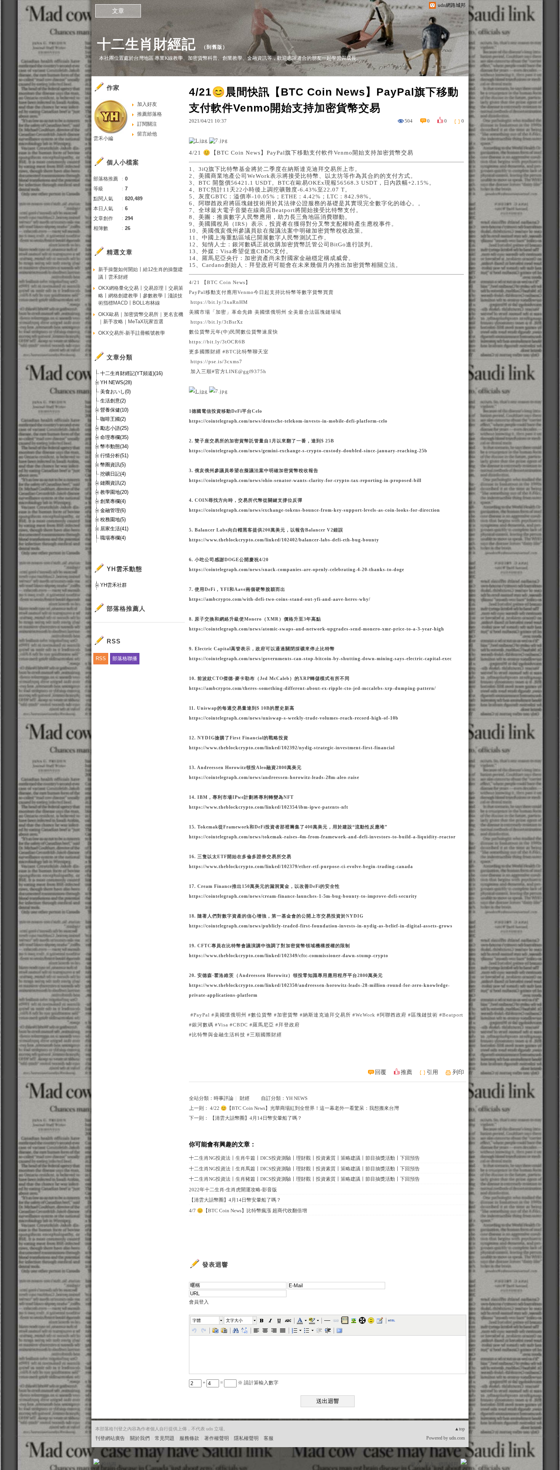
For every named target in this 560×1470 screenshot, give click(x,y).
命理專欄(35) (114, 437)
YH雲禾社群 (113, 585)
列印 (458, 1072)
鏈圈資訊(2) (113, 483)
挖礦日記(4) (113, 474)
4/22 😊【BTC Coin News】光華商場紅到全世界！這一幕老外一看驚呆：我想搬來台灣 (304, 1108)
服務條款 (189, 1438)
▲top (459, 1429)
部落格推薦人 (126, 608)
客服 (269, 1438)
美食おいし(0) (115, 391)
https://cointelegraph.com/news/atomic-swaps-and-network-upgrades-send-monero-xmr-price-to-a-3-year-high (316, 629)
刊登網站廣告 (110, 1438)
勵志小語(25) (114, 428)
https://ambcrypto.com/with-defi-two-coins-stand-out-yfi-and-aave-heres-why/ (279, 599)
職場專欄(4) (113, 538)
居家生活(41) (114, 528)
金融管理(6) (113, 510)
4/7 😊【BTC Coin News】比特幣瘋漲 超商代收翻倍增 (248, 1210)
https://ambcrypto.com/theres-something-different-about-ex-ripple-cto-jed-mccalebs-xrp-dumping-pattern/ (312, 688)
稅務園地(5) (113, 519)
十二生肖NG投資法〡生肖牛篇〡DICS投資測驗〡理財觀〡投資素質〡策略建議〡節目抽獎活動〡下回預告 (304, 1158)
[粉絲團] (96, 1462)
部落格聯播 (124, 658)
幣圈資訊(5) (113, 465)
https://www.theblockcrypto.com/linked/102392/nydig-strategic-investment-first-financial (292, 747)
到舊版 (214, 47)
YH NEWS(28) (116, 382)
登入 (416, 1464)
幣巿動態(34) (114, 446)
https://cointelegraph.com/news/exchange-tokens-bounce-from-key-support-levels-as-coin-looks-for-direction (314, 510)
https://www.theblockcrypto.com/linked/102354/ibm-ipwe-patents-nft (268, 807)
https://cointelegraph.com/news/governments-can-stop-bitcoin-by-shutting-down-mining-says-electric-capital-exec (320, 658)
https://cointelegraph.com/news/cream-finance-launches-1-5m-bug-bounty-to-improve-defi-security (303, 896)
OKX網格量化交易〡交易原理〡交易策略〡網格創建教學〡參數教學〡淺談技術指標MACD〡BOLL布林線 (140, 295)
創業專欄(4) (113, 501)
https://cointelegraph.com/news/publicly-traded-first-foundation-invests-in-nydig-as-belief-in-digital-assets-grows (321, 926)
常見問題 (164, 1438)
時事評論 (224, 1098)
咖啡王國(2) (113, 419)
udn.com (457, 1438)
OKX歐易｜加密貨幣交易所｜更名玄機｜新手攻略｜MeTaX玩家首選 (140, 318)
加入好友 (147, 104)
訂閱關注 (147, 124)
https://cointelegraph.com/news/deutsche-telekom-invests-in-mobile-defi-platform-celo (288, 421)
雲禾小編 (103, 138)
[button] (207, 1320)
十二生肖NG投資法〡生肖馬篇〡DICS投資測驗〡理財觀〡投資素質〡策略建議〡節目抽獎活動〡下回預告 (304, 1169)
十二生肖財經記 (146, 44)
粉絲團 (108, 1464)
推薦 (406, 1072)
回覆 (380, 1072)
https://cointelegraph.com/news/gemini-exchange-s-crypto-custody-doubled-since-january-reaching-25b (308, 450)
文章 (118, 11)
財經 (245, 1098)
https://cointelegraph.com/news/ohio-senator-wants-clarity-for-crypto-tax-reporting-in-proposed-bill (305, 480)
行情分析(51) (114, 455)
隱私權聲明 (246, 1438)
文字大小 (234, 1320)
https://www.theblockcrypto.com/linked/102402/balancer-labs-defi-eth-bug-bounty (284, 540)
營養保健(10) (114, 410)
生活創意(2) (113, 401)
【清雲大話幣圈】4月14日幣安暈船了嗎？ (256, 1118)
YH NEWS (296, 1098)
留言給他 (147, 134)
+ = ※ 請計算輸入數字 (240, 1382)
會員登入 (199, 1302)
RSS (101, 658)
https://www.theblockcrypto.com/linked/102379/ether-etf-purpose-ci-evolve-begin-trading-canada (301, 866)
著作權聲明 (216, 1438)
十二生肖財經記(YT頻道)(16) (131, 373)
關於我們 (140, 1438)
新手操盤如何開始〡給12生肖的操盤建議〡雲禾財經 (140, 273)
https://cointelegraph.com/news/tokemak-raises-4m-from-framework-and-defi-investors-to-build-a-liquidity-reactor (322, 837)
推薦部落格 (149, 114)
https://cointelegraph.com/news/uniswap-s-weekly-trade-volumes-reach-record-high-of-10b (293, 718)
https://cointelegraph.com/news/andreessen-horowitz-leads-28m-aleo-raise (274, 777)
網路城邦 (448, 1464)
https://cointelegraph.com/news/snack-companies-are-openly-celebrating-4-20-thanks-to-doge (296, 569)
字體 (196, 1320)
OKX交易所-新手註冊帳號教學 (131, 333)
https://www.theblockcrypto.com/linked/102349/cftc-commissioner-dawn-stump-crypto (288, 955)
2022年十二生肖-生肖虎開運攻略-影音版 (233, 1189)
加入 (429, 1464)
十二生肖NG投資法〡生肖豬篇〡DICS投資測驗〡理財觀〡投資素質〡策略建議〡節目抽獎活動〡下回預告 (304, 1179)
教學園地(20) (114, 492)
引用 (432, 1072)
